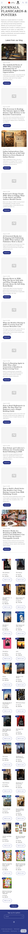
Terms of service (6, 931)
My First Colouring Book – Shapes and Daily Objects (20, 865)
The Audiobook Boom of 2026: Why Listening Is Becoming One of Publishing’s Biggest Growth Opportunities (14, 68)
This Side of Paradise (5, 626)
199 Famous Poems (20, 702)
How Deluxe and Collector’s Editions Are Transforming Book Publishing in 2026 (14, 450)
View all (14, 906)
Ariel (17, 651)
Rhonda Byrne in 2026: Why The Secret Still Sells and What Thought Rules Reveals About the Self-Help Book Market (14, 282)
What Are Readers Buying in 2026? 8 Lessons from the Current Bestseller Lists (14, 324)
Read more (7, 83)
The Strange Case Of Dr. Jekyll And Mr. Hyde (7, 730)
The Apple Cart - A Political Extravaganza (7, 599)
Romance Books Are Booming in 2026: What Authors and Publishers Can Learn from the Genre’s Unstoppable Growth (14, 534)
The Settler (5, 756)
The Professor (6, 782)
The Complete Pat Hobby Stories (20, 598)
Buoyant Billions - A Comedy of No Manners (20, 810)
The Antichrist (6, 572)
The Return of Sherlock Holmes (20, 757)
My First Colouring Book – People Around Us (7, 865)
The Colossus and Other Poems (20, 626)
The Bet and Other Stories (7, 837)
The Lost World (6, 809)
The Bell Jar (5, 651)
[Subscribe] (22, 916)
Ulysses (4, 676)
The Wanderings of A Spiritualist (7, 703)
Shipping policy (14, 931)
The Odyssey (19, 572)
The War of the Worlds (19, 677)
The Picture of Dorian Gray (19, 783)
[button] (1, 2)
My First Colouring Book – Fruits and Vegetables (7, 892)
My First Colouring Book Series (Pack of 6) (20, 837)
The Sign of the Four (19, 730)
